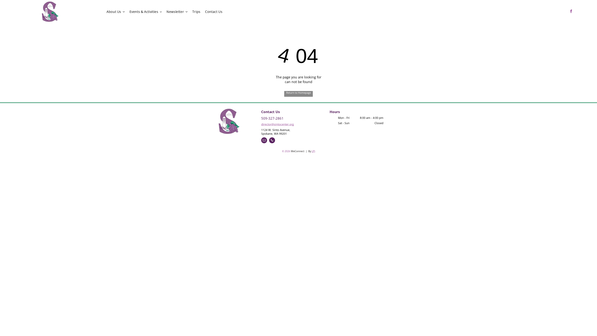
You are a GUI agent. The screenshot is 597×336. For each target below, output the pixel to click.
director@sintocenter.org (277, 124)
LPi (313, 151)
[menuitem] (115, 12)
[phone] (272, 140)
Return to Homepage (298, 92)
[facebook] (571, 12)
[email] (264, 140)
